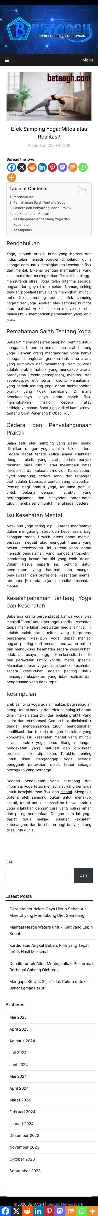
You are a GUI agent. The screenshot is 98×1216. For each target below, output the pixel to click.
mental (66, 791)
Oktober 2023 (22, 1159)
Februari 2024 (22, 1111)
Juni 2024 (18, 1064)
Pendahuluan (23, 197)
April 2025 (18, 1029)
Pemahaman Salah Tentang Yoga (39, 202)
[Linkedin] (42, 167)
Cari (10, 862)
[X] (21, 167)
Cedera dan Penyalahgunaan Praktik (42, 208)
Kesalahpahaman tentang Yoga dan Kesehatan (41, 222)
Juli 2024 (18, 1052)
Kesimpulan (22, 230)
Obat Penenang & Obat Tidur (46, 413)
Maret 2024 (20, 1100)
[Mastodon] (62, 167)
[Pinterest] (52, 167)
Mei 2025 (18, 1017)
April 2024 (19, 1088)
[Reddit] (32, 167)
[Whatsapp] (83, 167)
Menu (87, 59)
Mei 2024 (18, 1076)
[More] (11, 177)
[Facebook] (11, 167)
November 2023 (24, 1147)
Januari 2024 (21, 1123)
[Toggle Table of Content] (80, 189)
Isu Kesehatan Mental (31, 213)
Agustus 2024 (22, 1040)
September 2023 (25, 1170)
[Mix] (72, 167)
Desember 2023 (24, 1135)
